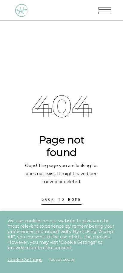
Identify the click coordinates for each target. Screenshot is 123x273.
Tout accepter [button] (62, 259)
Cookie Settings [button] (24, 259)
